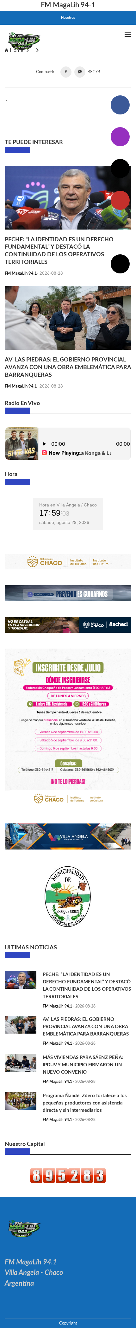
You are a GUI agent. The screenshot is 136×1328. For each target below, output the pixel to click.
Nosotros (68, 17)
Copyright (68, 1323)
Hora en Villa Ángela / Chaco (68, 504)
